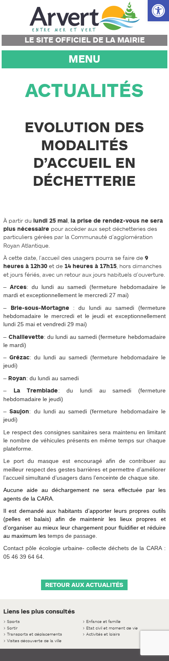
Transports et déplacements (34, 634)
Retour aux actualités (84, 585)
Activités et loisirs (103, 634)
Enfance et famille (103, 621)
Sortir (12, 628)
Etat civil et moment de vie (112, 628)
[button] (158, 10)
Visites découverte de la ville (34, 640)
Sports (13, 621)
